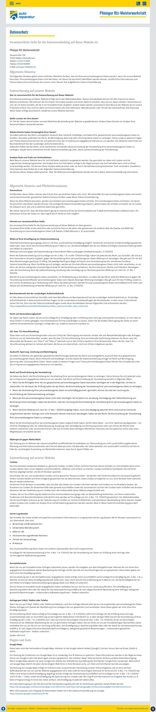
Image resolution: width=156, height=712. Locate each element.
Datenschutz (43, 708)
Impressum (21, 708)
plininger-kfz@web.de (26, 67)
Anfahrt (32, 708)
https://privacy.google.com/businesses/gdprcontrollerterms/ (38, 686)
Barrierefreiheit (75, 708)
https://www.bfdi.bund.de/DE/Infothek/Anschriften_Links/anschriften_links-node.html (49, 306)
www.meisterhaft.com (138, 708)
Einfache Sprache (58, 708)
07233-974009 (23, 61)
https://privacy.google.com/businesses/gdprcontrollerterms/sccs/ (100, 686)
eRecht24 (21, 635)
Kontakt (11, 708)
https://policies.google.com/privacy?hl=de (29, 693)
